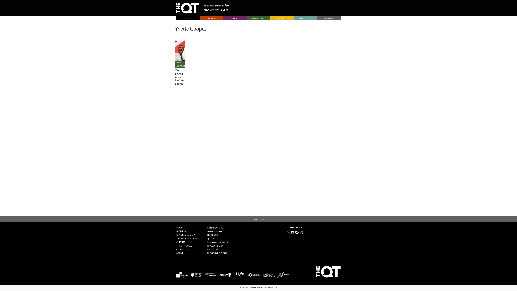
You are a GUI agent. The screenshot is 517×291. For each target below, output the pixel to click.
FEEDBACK (212, 235)
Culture (180, 242)
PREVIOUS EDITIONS (217, 253)
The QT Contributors (215, 227)
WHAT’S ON (212, 249)
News (210, 18)
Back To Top (258, 220)
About (179, 253)
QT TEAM (211, 239)
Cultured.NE (304, 18)
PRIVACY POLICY (215, 246)
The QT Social (329, 18)
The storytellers (282, 18)
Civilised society (258, 18)
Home (188, 18)
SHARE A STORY (214, 231)
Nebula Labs (273, 287)
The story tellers (186, 238)
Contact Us (182, 249)
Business (233, 18)
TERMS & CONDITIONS (218, 242)
